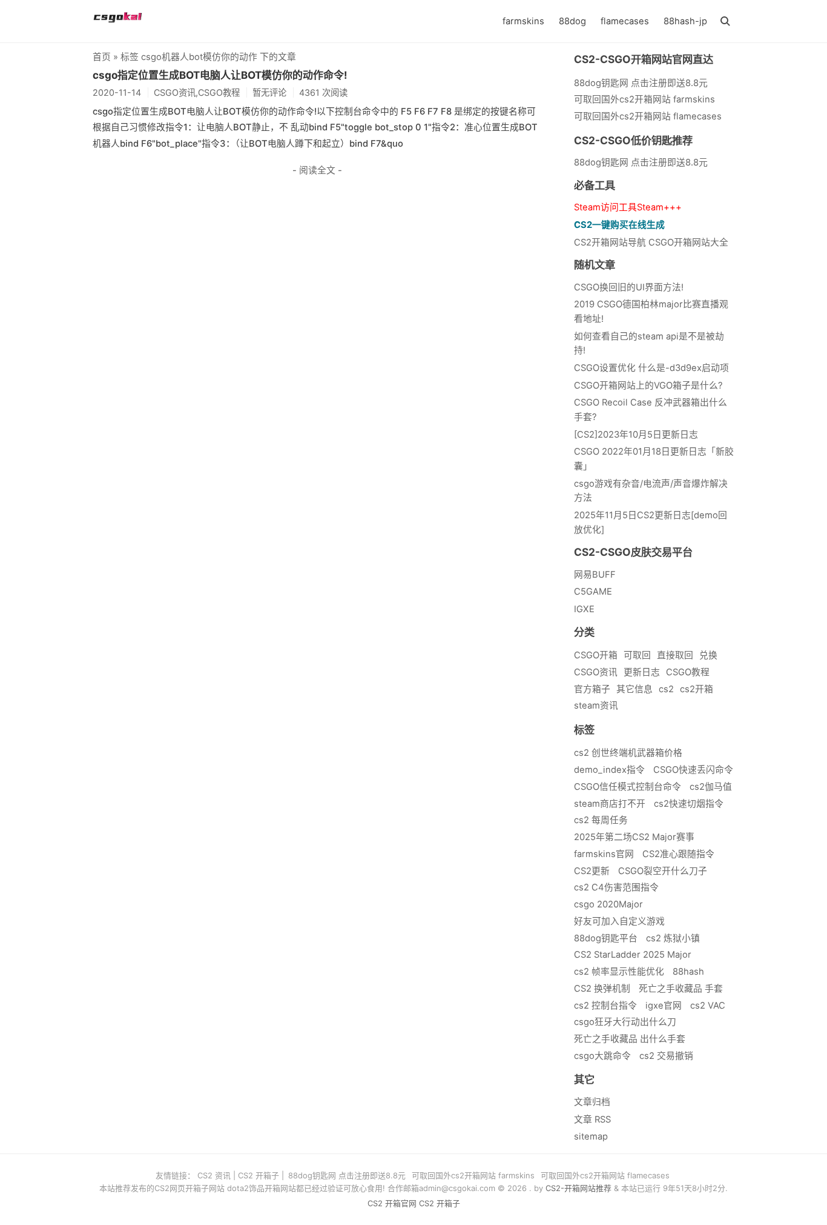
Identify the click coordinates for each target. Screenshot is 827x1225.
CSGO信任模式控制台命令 (627, 786)
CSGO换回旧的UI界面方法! (629, 287)
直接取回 (675, 655)
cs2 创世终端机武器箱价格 (628, 752)
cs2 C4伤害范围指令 (616, 887)
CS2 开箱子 (258, 1175)
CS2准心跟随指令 (678, 854)
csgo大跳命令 (602, 1055)
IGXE (584, 609)
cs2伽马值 (711, 786)
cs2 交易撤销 (666, 1055)
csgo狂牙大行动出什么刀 (625, 1021)
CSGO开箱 (596, 655)
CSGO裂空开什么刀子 (662, 871)
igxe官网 (663, 1005)
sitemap (591, 1136)
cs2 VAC (707, 1005)
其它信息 (634, 689)
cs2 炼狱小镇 (673, 938)
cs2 (666, 689)
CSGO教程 (688, 672)
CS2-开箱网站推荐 (578, 1188)
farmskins (523, 21)
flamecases (625, 21)
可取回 (637, 655)
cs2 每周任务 (601, 820)
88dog (572, 21)
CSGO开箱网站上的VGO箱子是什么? (648, 385)
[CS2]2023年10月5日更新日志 (636, 434)
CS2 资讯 (214, 1175)
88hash (688, 971)
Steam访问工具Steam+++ (628, 207)
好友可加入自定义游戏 (619, 921)
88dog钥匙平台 (606, 938)
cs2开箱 (696, 689)
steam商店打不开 (609, 803)
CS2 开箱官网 (392, 1203)
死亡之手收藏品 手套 (681, 988)
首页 (102, 57)
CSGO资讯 (596, 672)
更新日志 (642, 672)
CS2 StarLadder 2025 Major (632, 954)
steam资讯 (596, 705)
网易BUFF (595, 574)
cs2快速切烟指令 (688, 803)
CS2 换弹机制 (602, 988)
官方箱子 (592, 689)
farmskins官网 (604, 854)
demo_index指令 (609, 769)
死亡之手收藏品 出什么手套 (629, 1038)
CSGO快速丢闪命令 (693, 769)
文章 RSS (592, 1119)
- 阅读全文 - (317, 170)
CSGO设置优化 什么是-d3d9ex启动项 (651, 367)
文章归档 (592, 1101)
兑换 (708, 655)
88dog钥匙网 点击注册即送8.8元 (641, 162)
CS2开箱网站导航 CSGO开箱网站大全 (651, 242)
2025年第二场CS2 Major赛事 (634, 837)
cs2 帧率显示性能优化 (619, 971)
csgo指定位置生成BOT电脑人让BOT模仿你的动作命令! (220, 75)
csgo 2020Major (608, 904)
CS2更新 (592, 871)
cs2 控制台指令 (605, 1005)
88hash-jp (685, 21)
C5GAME (593, 591)
